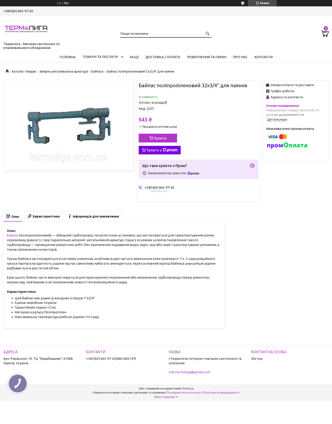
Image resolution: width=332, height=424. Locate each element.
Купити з (154, 150)
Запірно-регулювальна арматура (63, 71)
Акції (134, 57)
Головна (67, 57)
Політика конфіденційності (222, 392)
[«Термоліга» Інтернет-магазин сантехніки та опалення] (26, 28)
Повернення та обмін (206, 57)
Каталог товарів (24, 71)
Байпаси (97, 71)
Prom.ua (188, 388)
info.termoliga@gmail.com (189, 372)
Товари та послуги (100, 57)
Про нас (240, 57)
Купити (160, 138)
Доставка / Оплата (162, 57)
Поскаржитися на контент (184, 392)
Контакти (263, 57)
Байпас (12, 235)
